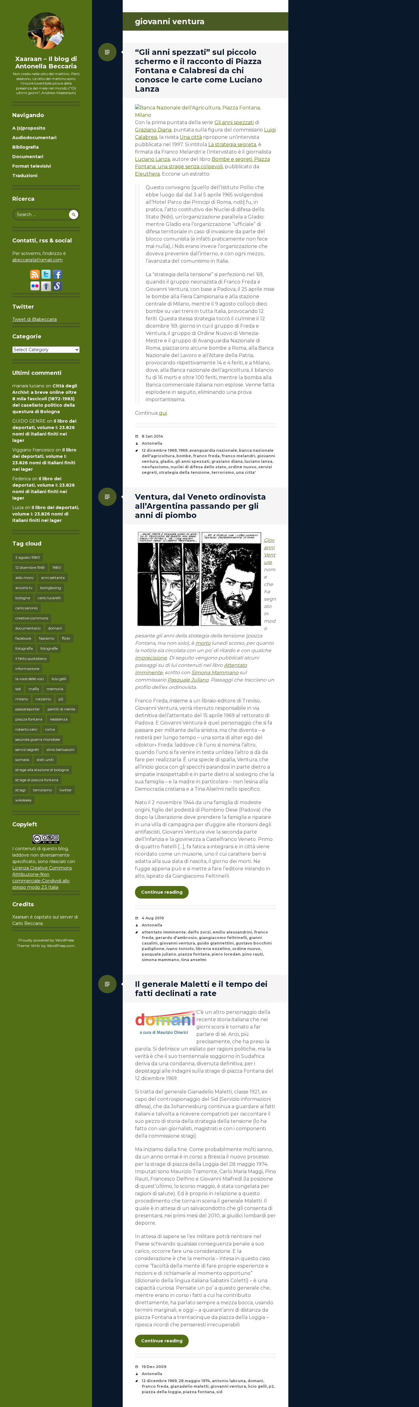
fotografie (49, 648)
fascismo (46, 638)
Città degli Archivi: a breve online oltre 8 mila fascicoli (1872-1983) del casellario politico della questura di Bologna (44, 398)
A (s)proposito (28, 128)
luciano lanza (258, 461)
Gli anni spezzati (234, 122)
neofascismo (155, 467)
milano (21, 699)
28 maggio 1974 (194, 1380)
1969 (183, 450)
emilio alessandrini (232, 932)
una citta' (246, 472)
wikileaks (23, 800)
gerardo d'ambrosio (176, 937)
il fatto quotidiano (31, 658)
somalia (22, 759)
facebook (23, 638)
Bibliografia (25, 147)
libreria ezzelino (213, 948)
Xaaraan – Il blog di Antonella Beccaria (46, 62)
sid (219, 1392)
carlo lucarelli (49, 597)
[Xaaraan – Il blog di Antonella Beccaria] (46, 30)
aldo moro (24, 577)
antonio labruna (229, 1380)
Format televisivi (31, 166)
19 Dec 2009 (154, 1366)
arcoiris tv (24, 587)
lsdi (18, 688)
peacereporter (27, 709)
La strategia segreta (232, 144)
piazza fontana (28, 719)
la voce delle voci (29, 678)
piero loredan (226, 954)
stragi (20, 790)
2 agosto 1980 (27, 557)
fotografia (24, 648)
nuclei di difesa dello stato (198, 467)
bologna (22, 597)
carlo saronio (26, 608)
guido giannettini (215, 943)
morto (202, 643)
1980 (56, 567)
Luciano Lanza (152, 159)
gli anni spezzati (192, 461)
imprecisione (151, 658)
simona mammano (160, 959)
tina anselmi (193, 959)
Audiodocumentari (34, 137)
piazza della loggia (161, 1392)
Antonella (152, 443)
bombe (183, 456)
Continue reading (162, 892)
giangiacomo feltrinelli (223, 937)
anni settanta (53, 577)
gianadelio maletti (189, 1386)
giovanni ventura (177, 943)
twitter (66, 790)
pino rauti (252, 954)
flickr (66, 638)
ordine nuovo (242, 467)
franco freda (206, 456)
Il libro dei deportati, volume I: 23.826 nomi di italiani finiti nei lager (45, 514)
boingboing (50, 587)
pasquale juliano (159, 954)
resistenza (58, 719)
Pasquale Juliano (188, 680)
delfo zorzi (199, 932)
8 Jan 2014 (152, 436)
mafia (34, 688)
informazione (27, 668)
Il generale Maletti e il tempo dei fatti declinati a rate (201, 988)
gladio (166, 461)
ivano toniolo (180, 948)
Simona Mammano (214, 672)
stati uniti (45, 759)
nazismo (43, 699)
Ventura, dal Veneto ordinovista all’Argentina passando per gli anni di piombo (200, 506)
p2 (61, 699)
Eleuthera (147, 174)
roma (50, 729)
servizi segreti (27, 749)
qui (163, 413)
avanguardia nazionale (213, 450)
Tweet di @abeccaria (34, 319)
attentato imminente (164, 932)
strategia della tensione (184, 472)
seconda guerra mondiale (37, 739)
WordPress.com (61, 945)
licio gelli (59, 678)
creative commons (31, 618)
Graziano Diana (153, 130)
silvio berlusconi (60, 749)
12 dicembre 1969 (30, 567)
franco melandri (238, 456)
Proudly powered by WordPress (46, 940)
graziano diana (227, 461)
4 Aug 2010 (153, 918)
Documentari (27, 156)
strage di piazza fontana (36, 780)
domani (55, 628)
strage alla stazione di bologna (42, 769)
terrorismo (42, 790)
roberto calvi (26, 729)
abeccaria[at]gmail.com (37, 260)
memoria (55, 688)
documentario (27, 628)
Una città (191, 137)
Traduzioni (24, 175)
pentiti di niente (61, 709)
